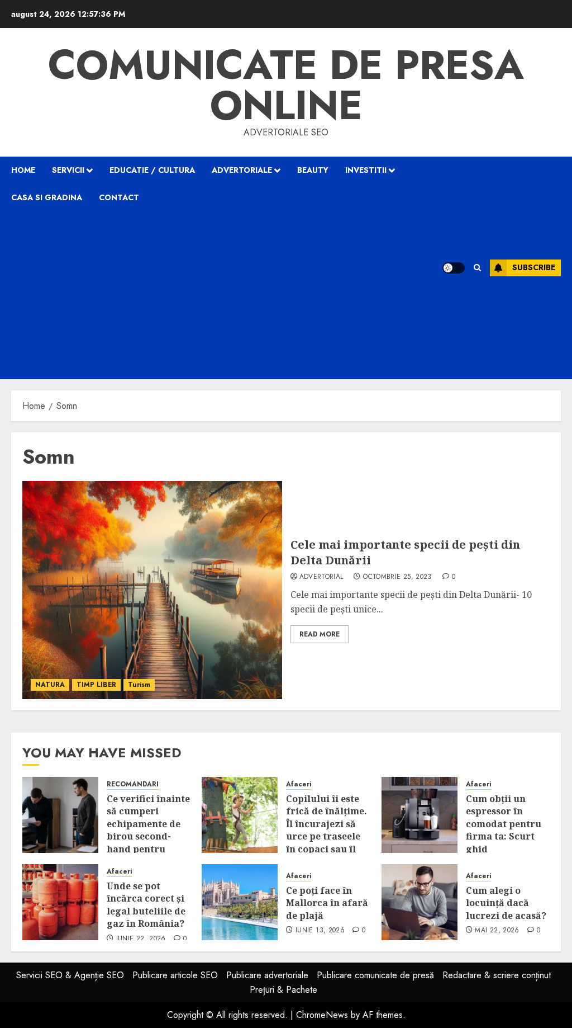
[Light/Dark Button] (453, 267)
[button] (477, 268)
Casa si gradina (46, 197)
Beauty (312, 170)
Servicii (68, 170)
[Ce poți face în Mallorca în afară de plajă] (240, 902)
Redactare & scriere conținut (496, 975)
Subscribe (533, 267)
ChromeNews (322, 1014)
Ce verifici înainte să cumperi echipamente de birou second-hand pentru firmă (148, 830)
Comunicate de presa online (286, 85)
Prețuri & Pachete (283, 989)
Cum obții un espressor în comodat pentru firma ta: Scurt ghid (503, 824)
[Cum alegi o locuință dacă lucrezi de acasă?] (419, 902)
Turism (139, 685)
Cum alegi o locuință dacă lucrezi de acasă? (506, 903)
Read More (319, 634)
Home (23, 170)
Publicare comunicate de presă (375, 975)
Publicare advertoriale (267, 975)
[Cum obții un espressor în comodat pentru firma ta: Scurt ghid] (419, 815)
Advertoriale (242, 170)
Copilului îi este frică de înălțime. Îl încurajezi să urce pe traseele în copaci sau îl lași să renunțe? (326, 830)
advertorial (321, 577)
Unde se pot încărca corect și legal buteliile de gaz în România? (146, 905)
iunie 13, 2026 (320, 930)
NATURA (50, 685)
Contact (119, 197)
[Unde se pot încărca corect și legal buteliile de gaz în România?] (60, 902)
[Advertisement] (226, 295)
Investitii (366, 170)
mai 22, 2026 (497, 930)
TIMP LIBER (96, 685)
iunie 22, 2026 (141, 939)
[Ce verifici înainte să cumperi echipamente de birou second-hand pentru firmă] (60, 815)
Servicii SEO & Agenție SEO (70, 975)
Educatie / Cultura (152, 170)
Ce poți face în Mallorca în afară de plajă (327, 903)
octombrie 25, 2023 (397, 577)
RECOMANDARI (133, 784)
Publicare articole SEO (175, 975)
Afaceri (298, 784)
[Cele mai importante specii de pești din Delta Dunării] (152, 590)
